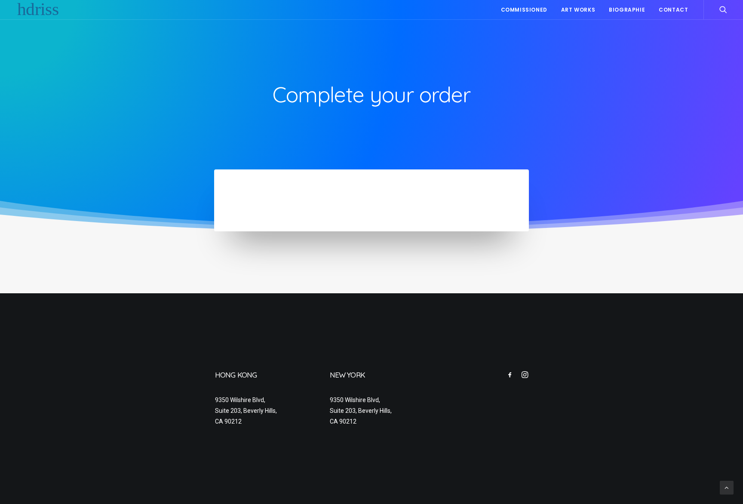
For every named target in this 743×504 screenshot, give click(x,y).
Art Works (578, 9)
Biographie (627, 9)
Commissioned (524, 9)
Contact (673, 9)
